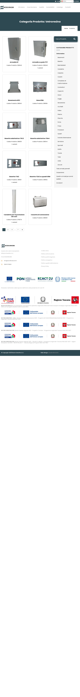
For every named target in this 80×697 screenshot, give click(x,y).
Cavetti (60, 77)
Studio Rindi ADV (53, 352)
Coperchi (60, 91)
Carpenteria (60, 172)
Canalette (61, 69)
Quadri (60, 134)
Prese (59, 126)
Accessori (59, 183)
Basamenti (61, 57)
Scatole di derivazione (64, 138)
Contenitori (61, 87)
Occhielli (60, 107)
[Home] (7, 8)
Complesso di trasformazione (62, 82)
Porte (59, 122)
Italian (64, 1)
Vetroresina (60, 53)
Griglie (60, 99)
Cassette (60, 73)
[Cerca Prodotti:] (63, 39)
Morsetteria (61, 103)
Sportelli (60, 145)
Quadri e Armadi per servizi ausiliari (64, 177)
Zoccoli (60, 165)
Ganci (59, 95)
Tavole (60, 153)
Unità (59, 161)
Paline (59, 110)
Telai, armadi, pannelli (63, 169)
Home (66, 28)
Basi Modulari (62, 65)
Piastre (60, 114)
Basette (60, 61)
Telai (59, 157)
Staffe (59, 149)
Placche (60, 118)
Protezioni (61, 130)
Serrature (61, 141)
